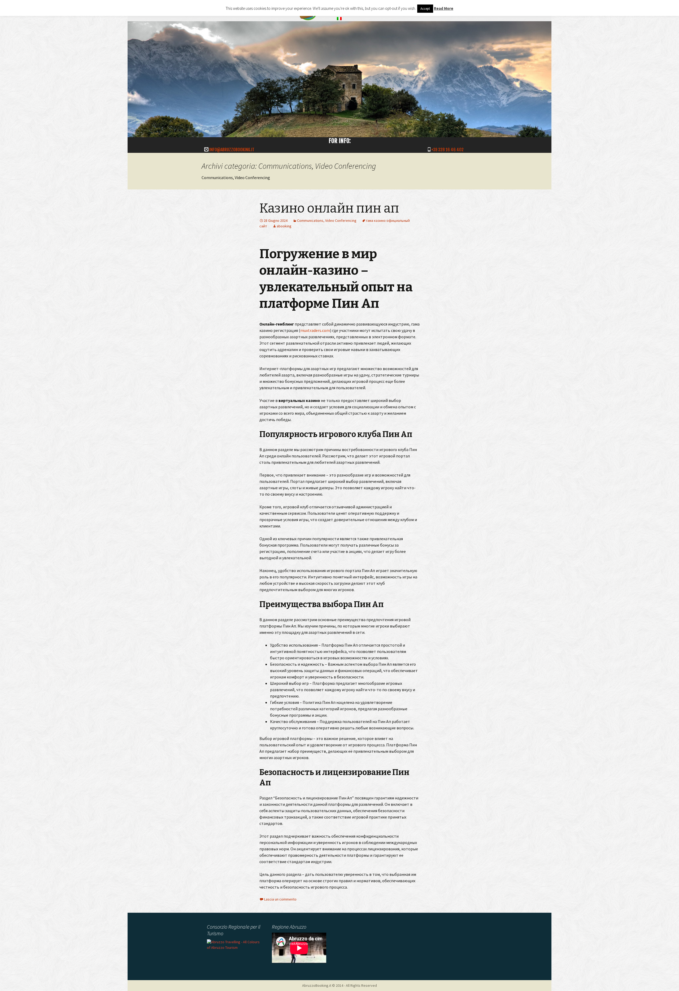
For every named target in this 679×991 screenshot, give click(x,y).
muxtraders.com (315, 330)
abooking (284, 226)
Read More (443, 8)
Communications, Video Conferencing (326, 220)
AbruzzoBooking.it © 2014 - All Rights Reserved (339, 985)
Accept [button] (425, 8)
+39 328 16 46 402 (447, 149)
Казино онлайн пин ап (329, 208)
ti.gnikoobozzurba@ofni (231, 149)
